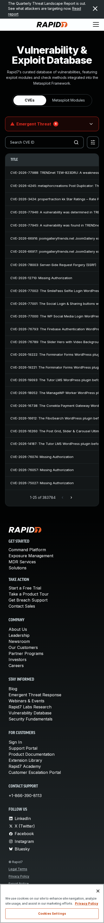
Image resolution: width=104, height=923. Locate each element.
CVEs (30, 100)
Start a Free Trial (25, 587)
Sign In (15, 742)
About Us (18, 629)
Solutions (18, 567)
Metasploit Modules (68, 100)
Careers (16, 665)
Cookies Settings (52, 913)
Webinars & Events (26, 700)
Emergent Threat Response (35, 694)
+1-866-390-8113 (25, 795)
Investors (18, 659)
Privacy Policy (19, 876)
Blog (13, 688)
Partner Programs (26, 653)
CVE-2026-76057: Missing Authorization (42, 470)
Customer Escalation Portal (35, 772)
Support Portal (23, 748)
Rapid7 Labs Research (30, 706)
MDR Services (22, 561)
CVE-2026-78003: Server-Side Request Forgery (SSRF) (53, 265)
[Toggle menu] (96, 24)
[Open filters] (93, 142)
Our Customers (23, 647)
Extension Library (25, 760)
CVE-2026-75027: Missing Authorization (42, 483)
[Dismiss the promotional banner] (95, 8)
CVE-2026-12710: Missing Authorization (41, 278)
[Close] (97, 891)
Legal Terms (18, 869)
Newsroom (19, 641)
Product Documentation (32, 754)
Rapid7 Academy (25, 766)
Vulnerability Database (30, 712)
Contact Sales (22, 606)
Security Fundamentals (31, 718)
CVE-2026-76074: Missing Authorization (41, 457)
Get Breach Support (28, 600)
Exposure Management (31, 555)
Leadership (19, 635)
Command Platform (27, 549)
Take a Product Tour (29, 594)
